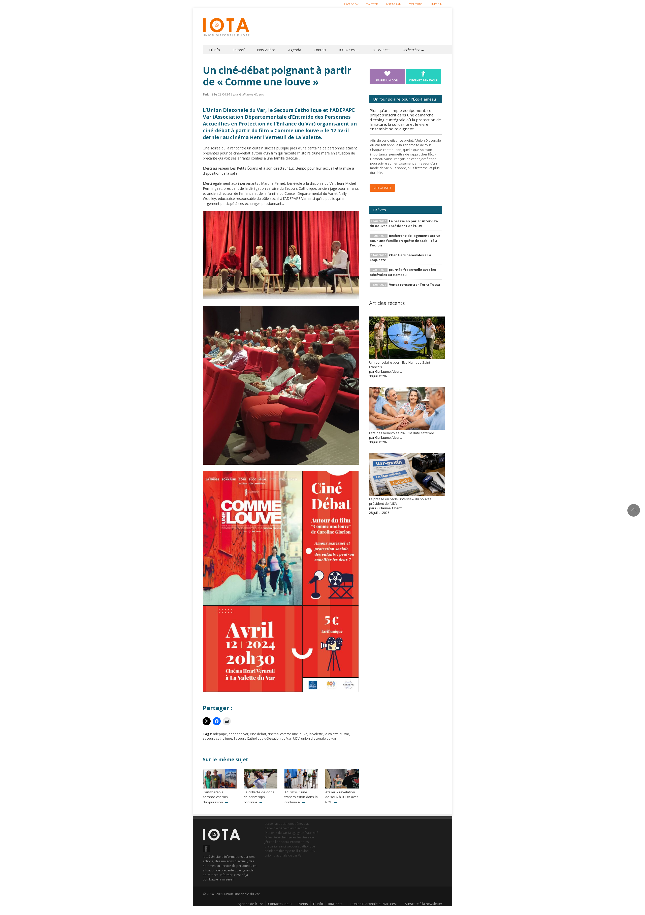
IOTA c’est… (349, 49)
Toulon (304, 851)
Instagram (393, 4)
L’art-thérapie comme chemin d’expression (215, 797)
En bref (238, 49)
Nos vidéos (266, 49)
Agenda (294, 49)
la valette (316, 734)
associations (284, 824)
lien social (282, 842)
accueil (269, 824)
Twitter (372, 4)
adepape (220, 734)
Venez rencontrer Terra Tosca (414, 284)
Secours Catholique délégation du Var (263, 738)
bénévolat (302, 824)
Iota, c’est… (336, 903)
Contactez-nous (280, 903)
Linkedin (436, 4)
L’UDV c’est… (382, 49)
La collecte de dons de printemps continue (259, 797)
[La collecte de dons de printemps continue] (260, 787)
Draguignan (296, 833)
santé (282, 846)
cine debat (258, 734)
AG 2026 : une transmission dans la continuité (301, 797)
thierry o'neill (288, 851)
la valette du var (337, 734)
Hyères (291, 837)
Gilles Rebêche (275, 837)
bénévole (271, 828)
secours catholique (217, 738)
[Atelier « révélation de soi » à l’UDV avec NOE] (342, 787)
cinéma (273, 734)
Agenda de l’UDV (250, 903)
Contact (320, 49)
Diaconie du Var (276, 833)
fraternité (311, 833)
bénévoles (286, 828)
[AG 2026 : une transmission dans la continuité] (301, 787)
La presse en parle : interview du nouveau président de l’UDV (404, 223)
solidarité (271, 851)
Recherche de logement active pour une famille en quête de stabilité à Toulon (405, 240)
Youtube (415, 4)
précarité (271, 846)
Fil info (214, 49)
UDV (296, 738)
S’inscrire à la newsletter (423, 903)
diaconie (301, 828)
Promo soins (299, 842)
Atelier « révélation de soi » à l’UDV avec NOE (341, 797)
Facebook (351, 4)
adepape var (238, 734)
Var (300, 855)
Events (303, 903)
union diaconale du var (318, 738)
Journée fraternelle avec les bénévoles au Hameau (403, 272)
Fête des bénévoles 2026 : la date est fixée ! (402, 433)
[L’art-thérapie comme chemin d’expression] (220, 787)
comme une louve (293, 734)
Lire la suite (382, 188)
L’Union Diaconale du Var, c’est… (375, 903)
